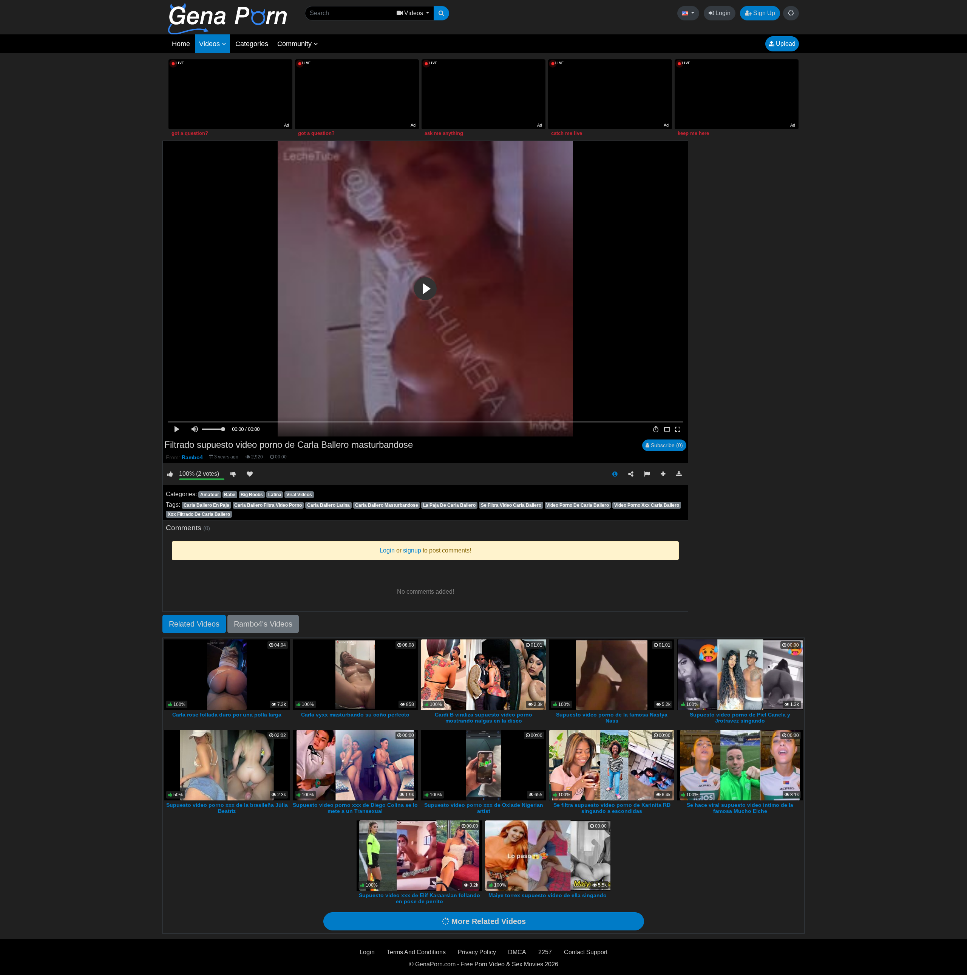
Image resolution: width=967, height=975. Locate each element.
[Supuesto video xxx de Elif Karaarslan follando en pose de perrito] (419, 855)
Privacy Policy (477, 952)
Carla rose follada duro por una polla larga (226, 715)
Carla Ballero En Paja (206, 505)
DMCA (517, 952)
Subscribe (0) (666, 445)
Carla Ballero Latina (328, 505)
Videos (210, 44)
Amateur (209, 494)
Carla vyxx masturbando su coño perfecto (355, 715)
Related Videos (194, 624)
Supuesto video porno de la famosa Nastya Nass (611, 718)
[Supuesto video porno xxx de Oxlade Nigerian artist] (483, 764)
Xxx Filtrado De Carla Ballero (199, 514)
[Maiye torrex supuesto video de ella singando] (548, 855)
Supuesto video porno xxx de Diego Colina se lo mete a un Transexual (355, 808)
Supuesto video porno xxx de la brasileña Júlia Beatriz (227, 808)
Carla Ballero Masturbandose (386, 505)
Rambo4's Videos (263, 624)
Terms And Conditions (416, 952)
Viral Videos (299, 494)
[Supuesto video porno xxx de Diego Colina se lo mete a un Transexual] (355, 764)
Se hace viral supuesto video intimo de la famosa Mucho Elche (740, 808)
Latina (274, 494)
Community (295, 44)
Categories (251, 44)
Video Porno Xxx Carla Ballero (646, 505)
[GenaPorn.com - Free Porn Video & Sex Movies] (227, 18)
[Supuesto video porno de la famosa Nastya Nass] (611, 674)
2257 (545, 952)
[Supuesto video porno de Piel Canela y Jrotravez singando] (740, 674)
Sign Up (763, 13)
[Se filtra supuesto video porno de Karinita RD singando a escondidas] (611, 764)
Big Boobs (252, 494)
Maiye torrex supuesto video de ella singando (547, 895)
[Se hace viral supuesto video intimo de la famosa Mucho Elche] (740, 764)
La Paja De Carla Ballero (449, 505)
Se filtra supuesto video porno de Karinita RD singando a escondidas (611, 808)
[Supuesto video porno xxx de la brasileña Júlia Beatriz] (227, 764)
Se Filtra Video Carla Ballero (511, 505)
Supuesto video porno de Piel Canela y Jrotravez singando (740, 718)
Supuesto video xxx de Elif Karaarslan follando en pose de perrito (419, 898)
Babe (229, 494)
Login (722, 13)
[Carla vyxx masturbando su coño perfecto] (355, 674)
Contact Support (585, 952)
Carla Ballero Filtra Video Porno (268, 505)
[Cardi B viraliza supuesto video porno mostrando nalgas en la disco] (485, 674)
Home (181, 44)
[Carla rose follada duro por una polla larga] (227, 674)
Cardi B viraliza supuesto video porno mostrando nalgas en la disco (483, 718)
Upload (785, 43)
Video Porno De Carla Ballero (577, 505)
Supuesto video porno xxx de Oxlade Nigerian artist (483, 808)
